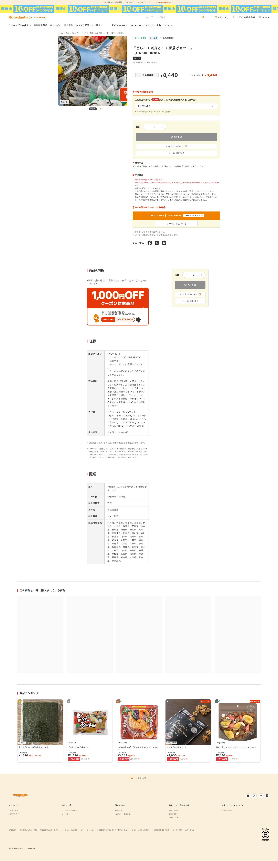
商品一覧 (118, 810)
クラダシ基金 (174, 818)
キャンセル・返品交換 (69, 830)
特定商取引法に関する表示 (49, 830)
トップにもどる (140, 778)
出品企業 (65, 814)
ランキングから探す (19, 25)
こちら (210, 191)
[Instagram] (267, 795)
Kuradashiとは (14, 810)
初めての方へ (118, 25)
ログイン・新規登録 (122, 814)
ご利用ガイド (14, 814)
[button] (88, 759)
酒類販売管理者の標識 (161, 830)
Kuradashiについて (140, 25)
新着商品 (68, 25)
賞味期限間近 (40, 25)
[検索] (203, 17)
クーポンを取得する (176, 153)
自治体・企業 (227, 810)
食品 (67, 33)
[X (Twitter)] (254, 795)
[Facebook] (248, 795)
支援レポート (174, 810)
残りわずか (55, 25)
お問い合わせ (190, 830)
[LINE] (261, 795)
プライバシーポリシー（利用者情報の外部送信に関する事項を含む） (105, 830)
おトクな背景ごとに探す (88, 25)
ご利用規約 (12, 830)
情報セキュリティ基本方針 (141, 830)
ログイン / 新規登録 (37, 17)
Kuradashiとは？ (165, 2)
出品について (163, 25)
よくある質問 (177, 830)
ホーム (60, 33)
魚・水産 (75, 33)
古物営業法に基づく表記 (28, 830)
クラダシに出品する (69, 810)
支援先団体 (173, 814)
